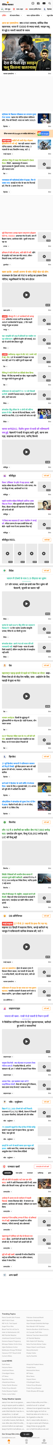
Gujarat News (31, 1379)
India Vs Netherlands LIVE (10, 1332)
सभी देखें (46, 540)
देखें (26, 1443)
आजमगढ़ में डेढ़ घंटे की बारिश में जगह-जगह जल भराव (13, 1408)
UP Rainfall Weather (33, 1338)
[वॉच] (44, 3)
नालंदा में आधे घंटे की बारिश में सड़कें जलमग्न (13, 1417)
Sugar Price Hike (8, 1326)
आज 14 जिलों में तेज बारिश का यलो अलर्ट (37, 1429)
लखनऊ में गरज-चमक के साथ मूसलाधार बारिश (13, 1402)
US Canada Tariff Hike (34, 1332)
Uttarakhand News (8, 1382)
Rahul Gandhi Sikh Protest (11, 1317)
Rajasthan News (7, 1379)
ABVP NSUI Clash (8, 1320)
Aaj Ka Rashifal (31, 1356)
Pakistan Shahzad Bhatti (35, 1317)
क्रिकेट (5, 126)
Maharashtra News (33, 1370)
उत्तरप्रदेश (7, 1173)
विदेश (5, 348)
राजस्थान (30, 1173)
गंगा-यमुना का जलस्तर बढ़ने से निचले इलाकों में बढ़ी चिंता (38, 1423)
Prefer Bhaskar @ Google (35, 1391)
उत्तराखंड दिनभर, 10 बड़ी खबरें (10, 1414)
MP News (29, 1373)
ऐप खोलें (26, 1434)
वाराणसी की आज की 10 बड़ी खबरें (35, 1405)
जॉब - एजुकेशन (8, 1121)
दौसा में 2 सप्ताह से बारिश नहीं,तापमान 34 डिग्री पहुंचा (38, 1420)
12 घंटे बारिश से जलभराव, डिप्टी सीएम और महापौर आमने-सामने (13, 1420)
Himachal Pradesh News (34, 1364)
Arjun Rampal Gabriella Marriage (37, 1323)
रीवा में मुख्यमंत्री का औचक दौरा (34, 1417)
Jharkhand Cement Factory (11, 1338)
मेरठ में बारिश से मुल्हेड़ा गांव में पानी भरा (36, 1411)
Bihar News (30, 1376)
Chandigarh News (8, 1373)
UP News (5, 1376)
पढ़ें (9, 1443)
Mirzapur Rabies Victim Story (12, 1344)
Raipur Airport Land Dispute (35, 1347)
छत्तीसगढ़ (40, 1173)
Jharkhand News (8, 1370)
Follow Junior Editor (9, 1394)
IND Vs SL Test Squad (9, 1323)
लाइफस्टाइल (7, 1057)
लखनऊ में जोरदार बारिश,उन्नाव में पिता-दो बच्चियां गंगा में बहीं (38, 1402)
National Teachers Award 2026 (37, 1335)
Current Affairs (7, 1356)
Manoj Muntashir (32, 1350)
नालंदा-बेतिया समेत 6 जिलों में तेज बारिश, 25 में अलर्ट (13, 1423)
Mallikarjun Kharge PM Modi (11, 1350)
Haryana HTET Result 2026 (11, 1353)
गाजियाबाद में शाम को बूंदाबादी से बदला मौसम (38, 1408)
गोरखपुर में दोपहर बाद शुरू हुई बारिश (35, 1426)
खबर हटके (6, 310)
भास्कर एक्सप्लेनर (8, 74)
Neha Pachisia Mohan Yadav (36, 1344)
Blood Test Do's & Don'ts (10, 1329)
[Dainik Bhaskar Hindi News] (8, 4)
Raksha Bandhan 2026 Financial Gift (38, 1329)
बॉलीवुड (5, 467)
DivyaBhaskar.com (32, 1437)
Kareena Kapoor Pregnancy (11, 1341)
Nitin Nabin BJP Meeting (34, 1341)
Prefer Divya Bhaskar (33, 1388)
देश (4, 173)
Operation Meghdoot (33, 1320)
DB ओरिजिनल (7, 1000)
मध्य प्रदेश (19, 1173)
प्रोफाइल (44, 1443)
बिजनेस (5, 868)
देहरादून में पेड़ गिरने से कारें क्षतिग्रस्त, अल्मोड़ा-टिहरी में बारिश (13, 1429)
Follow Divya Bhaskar (34, 1385)
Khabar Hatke (31, 1353)
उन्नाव (5, 246)
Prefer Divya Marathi (9, 1388)
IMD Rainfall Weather (9, 1335)
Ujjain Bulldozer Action (10, 1347)
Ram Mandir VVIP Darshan (35, 1326)
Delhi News (6, 1364)
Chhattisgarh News (33, 1382)
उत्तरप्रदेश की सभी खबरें (42, 1166)
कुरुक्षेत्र (6, 265)
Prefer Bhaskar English (10, 1391)
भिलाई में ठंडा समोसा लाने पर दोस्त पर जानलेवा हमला (38, 1414)
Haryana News (7, 1367)
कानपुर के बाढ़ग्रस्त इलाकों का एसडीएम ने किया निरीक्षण (13, 1405)
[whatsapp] (45, 73)
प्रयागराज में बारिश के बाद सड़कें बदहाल (12, 1426)
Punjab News (31, 1367)
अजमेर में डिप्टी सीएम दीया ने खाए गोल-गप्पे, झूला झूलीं (13, 1411)
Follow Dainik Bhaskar (9, 1385)
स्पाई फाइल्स (7, 154)
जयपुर (5, 330)
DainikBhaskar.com (8, 1437)
